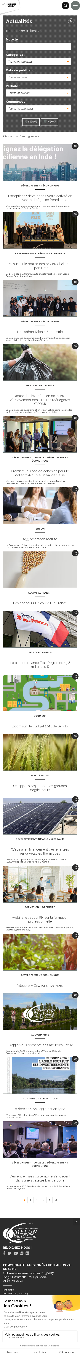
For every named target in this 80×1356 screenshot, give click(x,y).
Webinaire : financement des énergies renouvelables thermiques (40, 851)
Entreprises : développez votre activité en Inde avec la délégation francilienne (40, 198)
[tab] (4, 1253)
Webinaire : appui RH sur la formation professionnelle (40, 919)
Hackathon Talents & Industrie (40, 332)
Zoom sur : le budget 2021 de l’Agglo (40, 726)
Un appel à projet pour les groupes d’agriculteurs (40, 788)
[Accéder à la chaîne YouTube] (16, 1253)
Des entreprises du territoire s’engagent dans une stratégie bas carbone (40, 1178)
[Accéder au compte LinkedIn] (27, 1253)
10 (56, 1200)
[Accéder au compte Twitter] (9, 1253)
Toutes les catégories (20, 61)
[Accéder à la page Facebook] (4, 1253)
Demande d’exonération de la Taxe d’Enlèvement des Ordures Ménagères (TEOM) (40, 400)
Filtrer (51, 122)
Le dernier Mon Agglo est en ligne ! (40, 1109)
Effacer (32, 122)
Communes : (15, 101)
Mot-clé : (12, 39)
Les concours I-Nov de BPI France (40, 603)
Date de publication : (22, 70)
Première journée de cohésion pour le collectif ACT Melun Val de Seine (40, 473)
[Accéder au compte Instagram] (21, 1253)
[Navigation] (75, 5)
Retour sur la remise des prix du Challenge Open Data (40, 266)
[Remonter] (76, 1221)
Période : (13, 86)
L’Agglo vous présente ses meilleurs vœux (40, 1045)
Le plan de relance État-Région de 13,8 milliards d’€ (40, 665)
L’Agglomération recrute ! (40, 539)
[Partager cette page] (75, 146)
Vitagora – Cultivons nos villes (40, 985)
